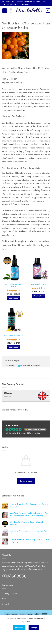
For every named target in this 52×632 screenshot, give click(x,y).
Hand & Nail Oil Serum (38, 284)
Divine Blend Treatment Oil (13, 336)
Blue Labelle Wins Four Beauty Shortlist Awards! (26, 523)
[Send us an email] (19, 576)
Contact (5, 603)
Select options (13, 298)
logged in (20, 365)
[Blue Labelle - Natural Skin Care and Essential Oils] (29, 10)
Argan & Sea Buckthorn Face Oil (13, 285)
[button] (4, 10)
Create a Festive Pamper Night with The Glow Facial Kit (29, 541)
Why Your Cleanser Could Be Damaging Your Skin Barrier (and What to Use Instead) (29, 514)
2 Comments (17, 534)
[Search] (11, 10)
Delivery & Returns (9, 593)
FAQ (4, 598)
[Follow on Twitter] (14, 576)
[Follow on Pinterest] (24, 576)
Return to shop (26, 481)
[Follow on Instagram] (9, 576)
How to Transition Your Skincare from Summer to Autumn (29, 505)
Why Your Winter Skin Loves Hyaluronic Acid (28, 530)
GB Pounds (7, 393)
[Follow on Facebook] (4, 576)
